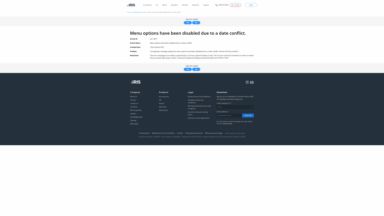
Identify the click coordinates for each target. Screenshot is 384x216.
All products (163, 110)
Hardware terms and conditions (196, 101)
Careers (133, 100)
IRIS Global (134, 124)
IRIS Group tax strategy (213, 133)
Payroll (161, 103)
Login (251, 5)
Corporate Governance (194, 133)
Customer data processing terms (198, 113)
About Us (133, 97)
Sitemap (133, 120)
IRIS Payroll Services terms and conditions (199, 107)
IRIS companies (136, 110)
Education (163, 107)
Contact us (134, 103)
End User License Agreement (199, 118)
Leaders (133, 113)
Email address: (223, 112)
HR (160, 100)
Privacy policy (144, 133)
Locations (134, 107)
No (196, 23)
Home (129, 12)
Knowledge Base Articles (139, 12)
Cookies (180, 133)
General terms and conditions (199, 97)
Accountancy (164, 97)
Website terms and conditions (163, 133)
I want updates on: (224, 103)
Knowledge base (136, 117)
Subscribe (248, 115)
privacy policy (227, 123)
